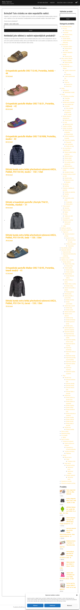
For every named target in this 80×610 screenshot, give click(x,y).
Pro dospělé (64, 435)
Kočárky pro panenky (69, 192)
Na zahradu (66, 184)
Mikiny (64, 437)
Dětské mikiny (69, 286)
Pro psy (65, 28)
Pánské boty (67, 427)
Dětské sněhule (70, 419)
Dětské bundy (69, 317)
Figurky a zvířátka (67, 126)
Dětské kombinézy (70, 320)
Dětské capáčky (70, 405)
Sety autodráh (69, 108)
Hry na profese (68, 160)
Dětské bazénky (68, 62)
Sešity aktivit (69, 204)
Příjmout (35, 605)
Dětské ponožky (70, 300)
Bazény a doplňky (67, 60)
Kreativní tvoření (70, 238)
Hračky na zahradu (67, 128)
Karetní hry (68, 86)
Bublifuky (66, 186)
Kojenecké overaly (70, 355)
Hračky (52, 2)
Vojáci (64, 226)
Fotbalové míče (71, 461)
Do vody (65, 122)
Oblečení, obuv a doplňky (65, 2)
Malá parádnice (68, 166)
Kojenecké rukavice (71, 361)
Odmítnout (52, 605)
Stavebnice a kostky (68, 220)
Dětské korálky (68, 178)
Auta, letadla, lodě (68, 104)
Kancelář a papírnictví (66, 230)
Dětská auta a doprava (68, 102)
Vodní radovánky (68, 144)
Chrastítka (67, 98)
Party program (66, 206)
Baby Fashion (7, 2)
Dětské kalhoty (66, 38)
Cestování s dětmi (67, 46)
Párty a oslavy (64, 431)
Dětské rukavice (70, 272)
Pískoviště (68, 142)
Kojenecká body (70, 333)
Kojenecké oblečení (66, 250)
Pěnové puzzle (68, 56)
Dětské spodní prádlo (69, 311)
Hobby (62, 88)
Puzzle (66, 80)
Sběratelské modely (69, 92)
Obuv (64, 375)
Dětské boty (67, 395)
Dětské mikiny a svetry (70, 284)
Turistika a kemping (69, 451)
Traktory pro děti (68, 216)
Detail (11, 76)
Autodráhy (67, 106)
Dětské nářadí (67, 158)
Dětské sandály (70, 417)
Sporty (64, 455)
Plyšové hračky (66, 210)
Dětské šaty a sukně (69, 306)
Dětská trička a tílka (69, 264)
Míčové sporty (67, 457)
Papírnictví (65, 196)
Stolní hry (66, 82)
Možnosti (69, 605)
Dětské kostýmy (68, 156)
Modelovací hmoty (69, 180)
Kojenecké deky (67, 252)
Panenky (66, 194)
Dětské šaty (69, 308)
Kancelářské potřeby (66, 248)
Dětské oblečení (43, 2)
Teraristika (65, 32)
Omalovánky (69, 202)
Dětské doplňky (68, 268)
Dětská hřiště (69, 134)
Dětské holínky (69, 407)
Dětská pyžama (70, 292)
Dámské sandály (70, 383)
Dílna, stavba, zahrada (66, 58)
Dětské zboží (64, 44)
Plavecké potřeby (65, 433)
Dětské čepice (69, 270)
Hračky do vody (70, 146)
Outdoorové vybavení (68, 441)
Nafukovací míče (68, 124)
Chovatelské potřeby (66, 26)
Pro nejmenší (66, 218)
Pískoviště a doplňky (69, 140)
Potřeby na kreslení (71, 244)
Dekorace (66, 208)
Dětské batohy (68, 48)
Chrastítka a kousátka (68, 96)
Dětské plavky (67, 294)
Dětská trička (69, 266)
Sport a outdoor (65, 439)
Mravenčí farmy (68, 34)
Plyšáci (66, 212)
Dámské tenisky (70, 385)
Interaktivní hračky (69, 172)
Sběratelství (66, 90)
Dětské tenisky (69, 421)
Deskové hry (69, 84)
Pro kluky (65, 214)
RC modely (68, 114)
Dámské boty (67, 377)
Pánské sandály (70, 429)
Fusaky (66, 50)
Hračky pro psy (68, 30)
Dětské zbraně (68, 120)
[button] (77, 595)
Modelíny (68, 182)
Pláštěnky (68, 453)
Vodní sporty (67, 463)
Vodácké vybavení (70, 475)
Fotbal (67, 459)
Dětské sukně (69, 310)
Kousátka (66, 100)
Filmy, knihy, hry (65, 64)
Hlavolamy (68, 74)
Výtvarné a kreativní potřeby (68, 483)
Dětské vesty (69, 326)
